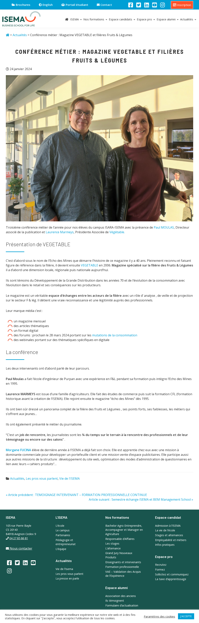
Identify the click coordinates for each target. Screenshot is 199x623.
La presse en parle (67, 578)
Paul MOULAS (164, 227)
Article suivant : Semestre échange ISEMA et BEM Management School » (141, 499)
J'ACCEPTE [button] (186, 616)
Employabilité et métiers (170, 540)
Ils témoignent (114, 600)
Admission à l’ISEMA (168, 525)
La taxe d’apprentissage (170, 579)
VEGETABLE (89, 265)
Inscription (183, 5)
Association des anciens (120, 596)
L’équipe (61, 549)
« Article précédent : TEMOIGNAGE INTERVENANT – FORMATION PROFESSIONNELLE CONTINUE (76, 495)
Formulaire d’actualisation (121, 605)
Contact (106, 5)
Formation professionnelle (122, 567)
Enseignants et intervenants (123, 562)
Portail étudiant (76, 5)
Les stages (112, 543)
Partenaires (63, 535)
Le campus (63, 530)
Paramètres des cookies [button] (159, 616)
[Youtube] (154, 5)
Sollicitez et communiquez (172, 574)
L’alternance (113, 548)
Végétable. (117, 232)
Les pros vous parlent (42, 478)
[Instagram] (162, 5)
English (47, 5)
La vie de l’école (165, 530)
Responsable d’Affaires (119, 539)
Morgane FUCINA (18, 450)
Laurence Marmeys (60, 232)
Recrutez (160, 564)
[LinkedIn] (146, 5)
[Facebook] (130, 5)
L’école (60, 525)
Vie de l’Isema (64, 569)
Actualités (17, 478)
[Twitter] (138, 5)
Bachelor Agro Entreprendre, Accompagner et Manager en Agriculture (124, 530)
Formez (160, 569)
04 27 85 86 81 (18, 538)
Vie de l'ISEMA (69, 478)
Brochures (22, 5)
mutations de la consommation (114, 335)
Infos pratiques (165, 544)
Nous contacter (20, 548)
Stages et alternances (169, 535)
